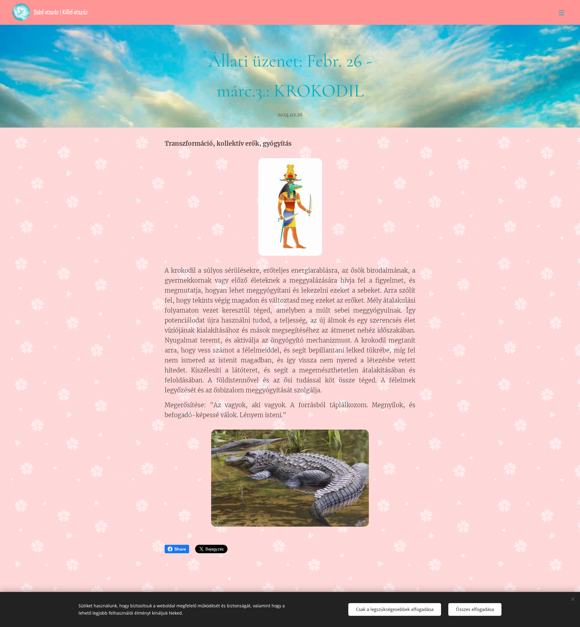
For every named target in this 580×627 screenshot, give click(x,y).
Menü (563, 12)
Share (180, 549)
